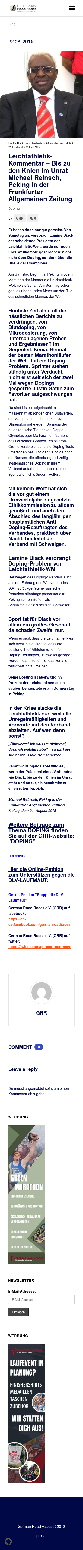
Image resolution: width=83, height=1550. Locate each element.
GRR (19, 218)
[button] (8, 1541)
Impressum (41, 1535)
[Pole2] (26, 1262)
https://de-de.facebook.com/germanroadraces (39, 921)
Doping (14, 208)
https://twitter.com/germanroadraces (39, 946)
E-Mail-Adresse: (22, 1291)
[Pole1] (26, 1481)
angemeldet (34, 1088)
